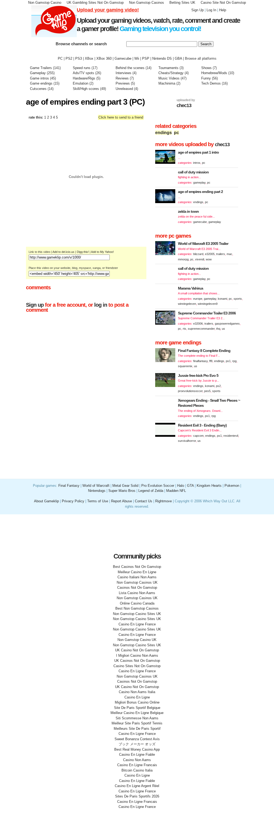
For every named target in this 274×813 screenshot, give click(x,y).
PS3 (78, 58)
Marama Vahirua (190, 288)
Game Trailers (41, 68)
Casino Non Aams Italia (137, 692)
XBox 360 (104, 58)
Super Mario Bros (121, 491)
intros (196, 162)
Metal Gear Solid (125, 486)
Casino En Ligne (137, 697)
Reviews (122, 78)
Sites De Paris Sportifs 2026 (137, 796)
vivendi (199, 259)
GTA (190, 486)
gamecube (200, 221)
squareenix (185, 366)
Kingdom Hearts (209, 486)
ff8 (210, 361)
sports (238, 298)
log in (100, 305)
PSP (145, 58)
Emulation (80, 83)
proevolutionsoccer (190, 391)
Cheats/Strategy (171, 73)
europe (197, 298)
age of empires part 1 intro (198, 152)
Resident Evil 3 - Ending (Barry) (202, 425)
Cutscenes (38, 89)
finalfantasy (200, 361)
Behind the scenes (131, 68)
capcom (198, 435)
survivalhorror (187, 440)
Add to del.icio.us (63, 251)
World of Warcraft (95, 486)
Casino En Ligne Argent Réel (137, 786)
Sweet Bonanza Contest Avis (137, 739)
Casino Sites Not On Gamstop (137, 666)
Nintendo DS (162, 58)
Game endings (41, 83)
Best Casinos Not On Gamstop (137, 567)
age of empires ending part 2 (200, 191)
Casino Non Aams (137, 760)
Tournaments (168, 68)
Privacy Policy (73, 501)
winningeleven (187, 303)
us (223, 328)
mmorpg (183, 259)
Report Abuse (121, 501)
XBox (89, 58)
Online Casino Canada (137, 603)
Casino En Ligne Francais (137, 765)
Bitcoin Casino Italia (137, 770)
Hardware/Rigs (84, 78)
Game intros (39, 78)
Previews (123, 83)
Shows (206, 68)
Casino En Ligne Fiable (137, 755)
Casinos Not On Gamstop (137, 588)
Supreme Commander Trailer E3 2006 (207, 313)
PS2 (69, 58)
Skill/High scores (86, 89)
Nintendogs (96, 491)
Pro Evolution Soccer (157, 486)
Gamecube (123, 58)
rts (184, 328)
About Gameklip (47, 501)
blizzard (198, 254)
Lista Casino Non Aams (137, 593)
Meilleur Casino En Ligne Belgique (137, 713)
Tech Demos (211, 83)
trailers (220, 254)
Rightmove (163, 501)
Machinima (166, 83)
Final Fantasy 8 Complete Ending (204, 350)
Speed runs (81, 68)
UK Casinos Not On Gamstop (137, 661)
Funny (206, 78)
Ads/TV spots (84, 73)
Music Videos (169, 78)
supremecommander (201, 328)
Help (222, 10)
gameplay (199, 182)
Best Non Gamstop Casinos (137, 608)
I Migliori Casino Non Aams (137, 656)
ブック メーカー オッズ (137, 744)
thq (218, 328)
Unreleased (124, 89)
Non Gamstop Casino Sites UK (137, 614)
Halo (180, 486)
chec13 (184, 105)
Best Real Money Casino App (137, 749)
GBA (178, 58)
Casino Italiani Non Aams (137, 577)
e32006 (198, 323)
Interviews (123, 73)
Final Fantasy (68, 486)
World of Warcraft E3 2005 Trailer (203, 243)
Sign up (35, 305)
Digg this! (83, 251)
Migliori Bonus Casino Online (137, 702)
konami (222, 298)
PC (60, 58)
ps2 (218, 385)
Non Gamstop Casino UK (137, 640)
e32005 (210, 254)
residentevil (230, 435)
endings (163, 132)
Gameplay (38, 73)
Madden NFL (176, 491)
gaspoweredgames (227, 323)
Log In (211, 10)
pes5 (207, 391)
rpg (234, 361)
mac (229, 254)
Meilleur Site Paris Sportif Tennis (137, 723)
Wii (136, 58)
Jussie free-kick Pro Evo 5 (198, 375)
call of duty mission (193, 172)
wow (209, 259)
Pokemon (231, 486)
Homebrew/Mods (214, 73)
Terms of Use (98, 501)
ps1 (228, 361)
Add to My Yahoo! (102, 251)
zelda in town (188, 211)
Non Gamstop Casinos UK (137, 582)
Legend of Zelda (150, 491)
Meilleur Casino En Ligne (137, 572)
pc (176, 132)
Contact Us (143, 501)
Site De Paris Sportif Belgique (137, 708)
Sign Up (197, 10)
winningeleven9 (208, 303)
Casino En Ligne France (137, 624)
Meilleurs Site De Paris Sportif (137, 729)
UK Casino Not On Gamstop (137, 650)
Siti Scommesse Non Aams (137, 718)
